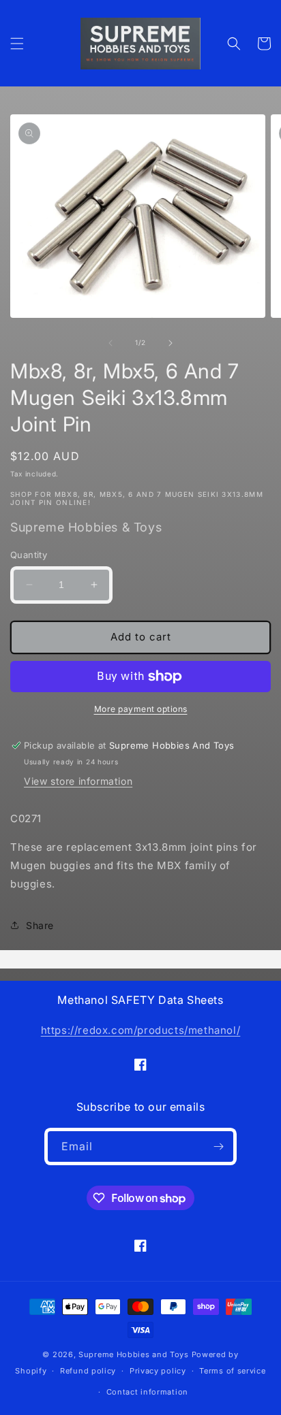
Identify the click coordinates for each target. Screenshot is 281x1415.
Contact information (147, 1392)
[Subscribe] (218, 1146)
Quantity (28, 554)
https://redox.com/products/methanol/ (141, 1030)
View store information (78, 781)
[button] (17, 44)
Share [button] (40, 925)
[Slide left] (110, 343)
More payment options (141, 709)
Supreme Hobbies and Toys (133, 1354)
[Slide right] (171, 343)
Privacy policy (158, 1371)
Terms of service (232, 1371)
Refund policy (88, 1371)
